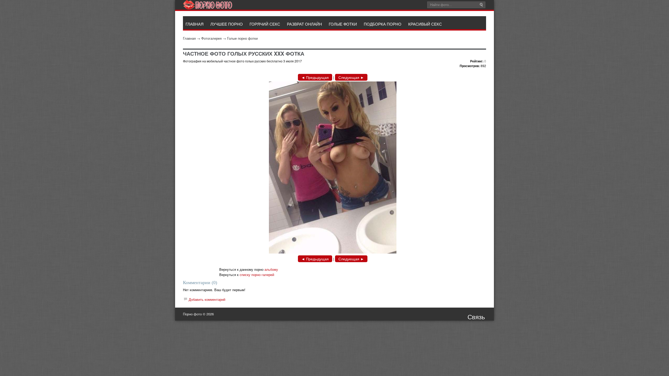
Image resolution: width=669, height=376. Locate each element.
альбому (271, 269)
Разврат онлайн (304, 24)
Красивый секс (425, 24)
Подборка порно (382, 24)
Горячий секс (265, 24)
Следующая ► (351, 77)
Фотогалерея (211, 38)
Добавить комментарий (207, 299)
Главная (189, 38)
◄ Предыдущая (315, 77)
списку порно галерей (257, 274)
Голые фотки (343, 24)
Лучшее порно (226, 24)
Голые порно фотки (242, 38)
